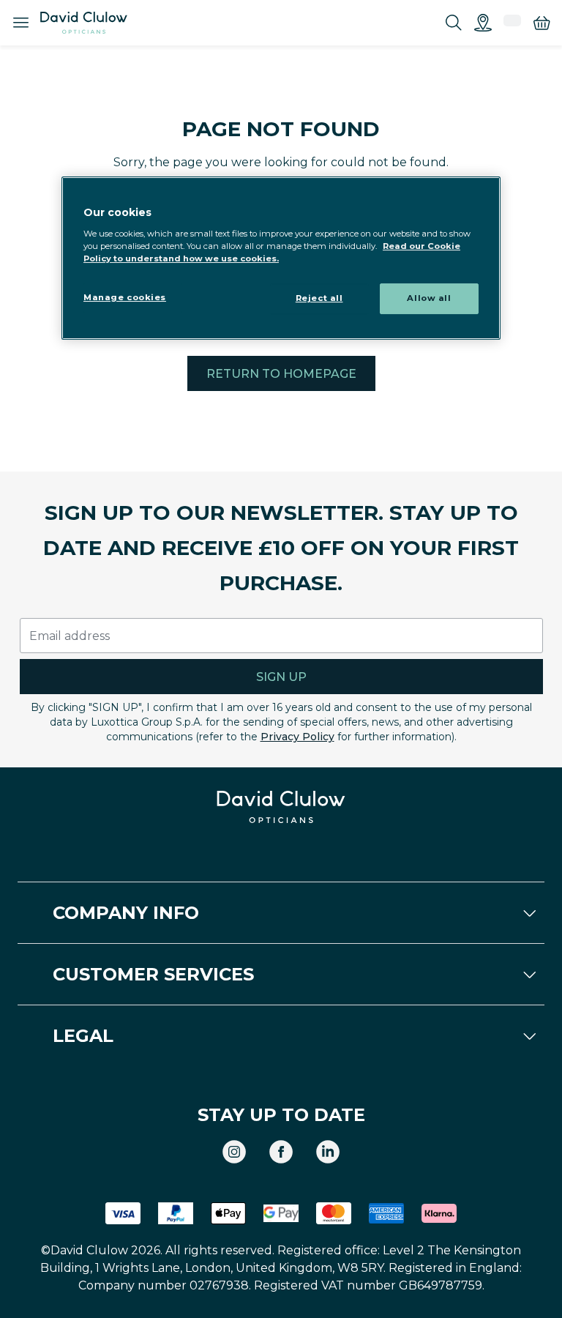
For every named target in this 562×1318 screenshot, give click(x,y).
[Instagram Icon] (234, 1152)
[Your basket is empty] (541, 22)
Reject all (319, 298)
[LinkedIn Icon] (328, 1152)
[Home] (83, 23)
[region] (281, 258)
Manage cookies (124, 297)
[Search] (453, 22)
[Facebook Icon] (281, 1152)
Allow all (429, 298)
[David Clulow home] (281, 806)
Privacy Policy (297, 736)
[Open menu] (20, 23)
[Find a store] (483, 22)
